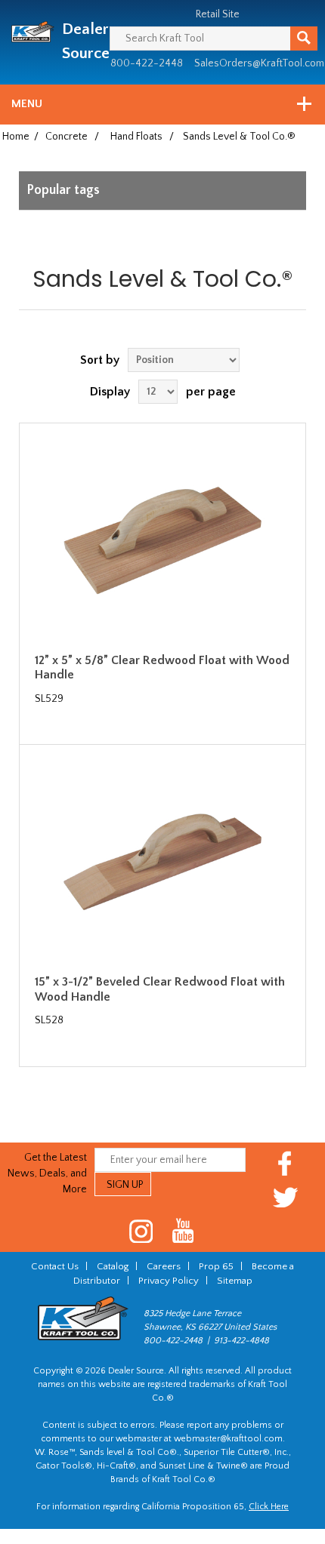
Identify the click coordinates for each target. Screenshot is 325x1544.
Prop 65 (216, 1266)
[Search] (303, 38)
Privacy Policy (168, 1280)
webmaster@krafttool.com (228, 1439)
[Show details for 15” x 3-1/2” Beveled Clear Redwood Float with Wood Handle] (162, 862)
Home (15, 137)
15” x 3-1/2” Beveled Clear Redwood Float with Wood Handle (160, 989)
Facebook (285, 1163)
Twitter (285, 1197)
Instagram (142, 1231)
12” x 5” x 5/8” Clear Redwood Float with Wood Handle (162, 667)
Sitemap (234, 1280)
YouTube (183, 1231)
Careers (164, 1266)
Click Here (269, 1507)
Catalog (112, 1266)
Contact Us (55, 1266)
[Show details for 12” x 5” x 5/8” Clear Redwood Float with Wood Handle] (162, 540)
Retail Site (218, 14)
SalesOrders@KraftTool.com (259, 63)
